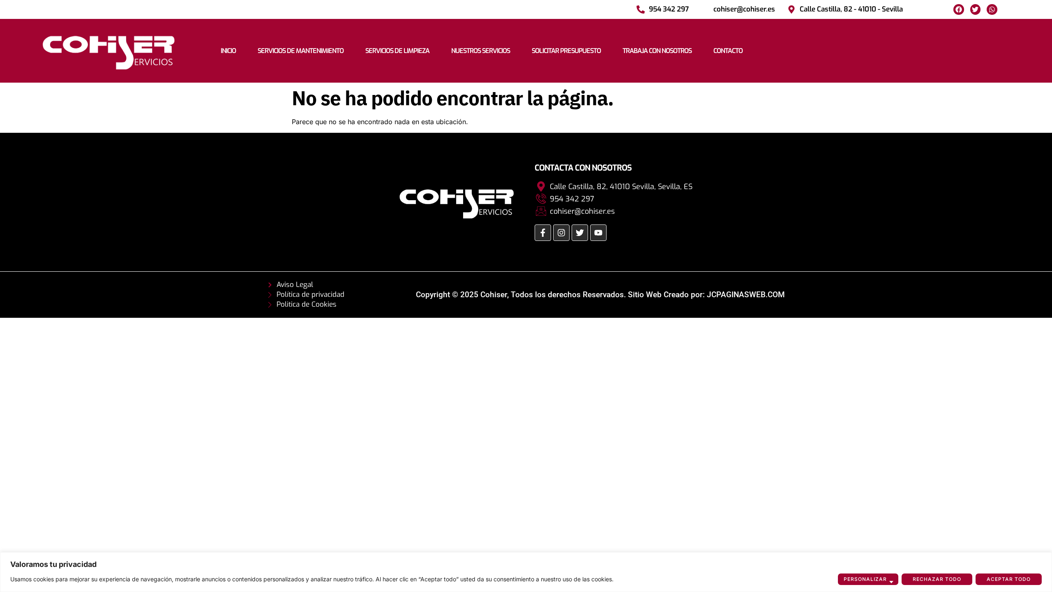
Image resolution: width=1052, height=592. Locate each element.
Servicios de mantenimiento (301, 50)
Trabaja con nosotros (657, 50)
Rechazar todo (937, 579)
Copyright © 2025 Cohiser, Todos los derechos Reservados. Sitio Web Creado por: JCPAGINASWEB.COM (600, 294)
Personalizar (865, 579)
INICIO (228, 50)
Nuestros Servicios (480, 50)
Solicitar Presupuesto (566, 50)
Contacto (728, 50)
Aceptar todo (1009, 579)
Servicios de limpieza (397, 50)
